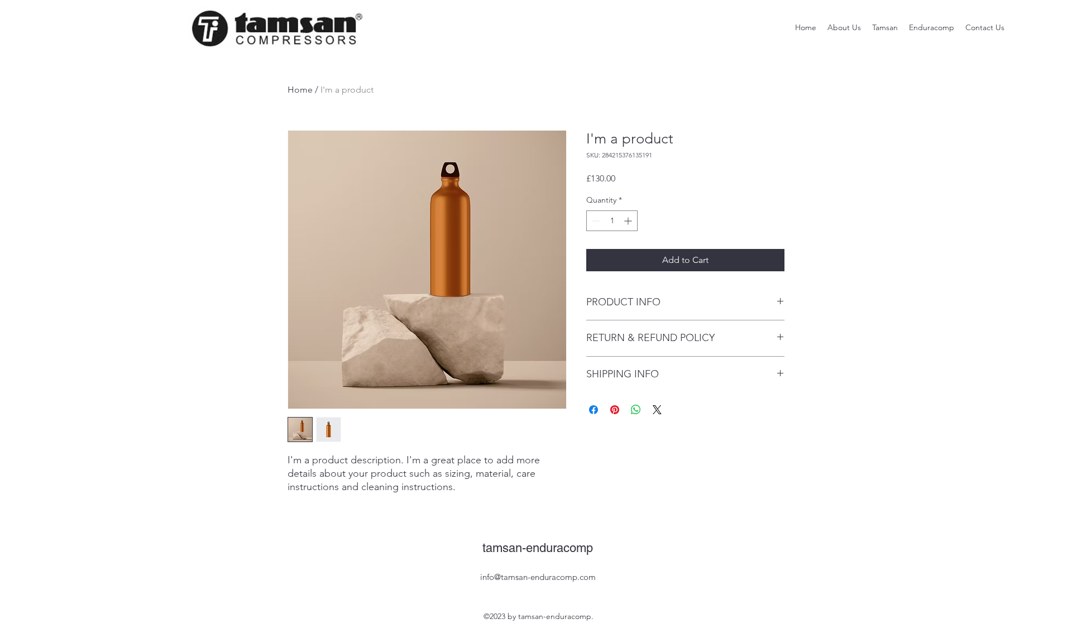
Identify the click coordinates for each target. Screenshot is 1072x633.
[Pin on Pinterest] (614, 409)
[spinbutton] (612, 221)
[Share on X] (657, 409)
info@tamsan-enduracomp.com (538, 577)
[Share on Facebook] (593, 409)
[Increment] (629, 221)
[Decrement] (595, 221)
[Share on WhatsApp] (636, 409)
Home (300, 89)
